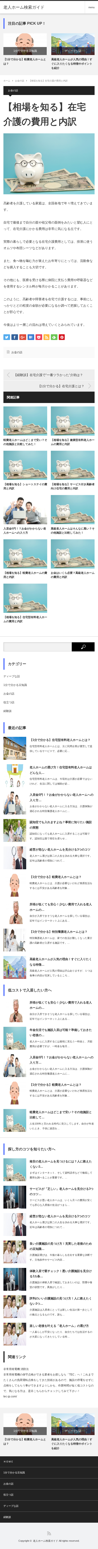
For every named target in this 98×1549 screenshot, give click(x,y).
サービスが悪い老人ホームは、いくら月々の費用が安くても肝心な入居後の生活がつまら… (61, 1202)
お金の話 (19, 80)
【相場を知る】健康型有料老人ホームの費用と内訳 (73, 442)
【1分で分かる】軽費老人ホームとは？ (56, 877)
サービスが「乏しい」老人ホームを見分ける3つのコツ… (61, 1191)
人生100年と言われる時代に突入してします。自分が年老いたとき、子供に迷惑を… (62, 1126)
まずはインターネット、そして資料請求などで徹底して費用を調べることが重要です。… (61, 1175)
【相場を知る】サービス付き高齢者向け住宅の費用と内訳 (73, 486)
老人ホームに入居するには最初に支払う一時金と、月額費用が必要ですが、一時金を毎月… (61, 1044)
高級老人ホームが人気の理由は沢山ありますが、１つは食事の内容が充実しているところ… (61, 973)
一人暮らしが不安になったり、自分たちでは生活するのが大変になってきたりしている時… (61, 1334)
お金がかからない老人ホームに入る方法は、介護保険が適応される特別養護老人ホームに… (61, 808)
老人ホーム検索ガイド (23, 7)
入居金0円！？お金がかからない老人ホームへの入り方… (61, 797)
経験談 (7, 711)
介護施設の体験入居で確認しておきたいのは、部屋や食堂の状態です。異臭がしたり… (61, 1284)
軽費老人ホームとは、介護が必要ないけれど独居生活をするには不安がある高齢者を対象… (61, 885)
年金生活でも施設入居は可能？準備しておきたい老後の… (61, 1032)
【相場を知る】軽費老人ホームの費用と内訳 (25, 575)
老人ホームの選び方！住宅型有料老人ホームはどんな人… (61, 770)
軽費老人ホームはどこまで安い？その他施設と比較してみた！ (25, 442)
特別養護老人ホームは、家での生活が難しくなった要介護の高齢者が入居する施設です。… (61, 940)
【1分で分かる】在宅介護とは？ (61, 386)
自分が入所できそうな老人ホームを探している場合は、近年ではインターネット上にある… (61, 918)
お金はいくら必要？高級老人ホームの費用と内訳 (73, 575)
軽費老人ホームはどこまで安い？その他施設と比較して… (61, 1114)
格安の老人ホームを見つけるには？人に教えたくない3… (61, 1164)
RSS (49, 1533)
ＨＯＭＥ (8, 1461)
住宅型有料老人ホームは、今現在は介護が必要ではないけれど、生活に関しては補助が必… (61, 781)
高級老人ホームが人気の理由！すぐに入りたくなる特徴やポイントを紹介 (23, 64)
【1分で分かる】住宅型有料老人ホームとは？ (72, 61)
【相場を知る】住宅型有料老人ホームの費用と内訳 (25, 619)
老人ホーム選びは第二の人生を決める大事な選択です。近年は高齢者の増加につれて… (61, 858)
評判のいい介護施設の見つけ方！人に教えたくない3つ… (61, 1301)
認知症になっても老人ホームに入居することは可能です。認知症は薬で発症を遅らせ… (60, 836)
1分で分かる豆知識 (73, 51)
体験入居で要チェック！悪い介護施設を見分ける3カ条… (61, 1273)
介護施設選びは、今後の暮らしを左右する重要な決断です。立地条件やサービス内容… (61, 1257)
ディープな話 (25, 51)
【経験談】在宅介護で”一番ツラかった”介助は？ (48, 375)
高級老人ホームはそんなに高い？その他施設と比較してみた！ (73, 530)
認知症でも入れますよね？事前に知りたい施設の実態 (61, 824)
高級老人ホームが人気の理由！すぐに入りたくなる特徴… (61, 961)
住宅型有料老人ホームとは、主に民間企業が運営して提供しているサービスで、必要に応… (61, 748)
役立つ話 (8, 702)
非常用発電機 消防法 (16, 1369)
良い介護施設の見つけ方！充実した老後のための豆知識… (61, 1246)
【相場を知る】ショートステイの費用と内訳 (25, 486)
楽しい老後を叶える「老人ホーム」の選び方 (59, 1326)
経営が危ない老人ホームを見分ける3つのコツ (60, 849)
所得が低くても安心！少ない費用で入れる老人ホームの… (61, 907)
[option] (25, 52)
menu (91, 7)
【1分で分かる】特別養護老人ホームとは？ (59, 931)
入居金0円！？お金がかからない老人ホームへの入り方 (24, 530)
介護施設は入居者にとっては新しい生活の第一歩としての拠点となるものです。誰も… (61, 1312)
